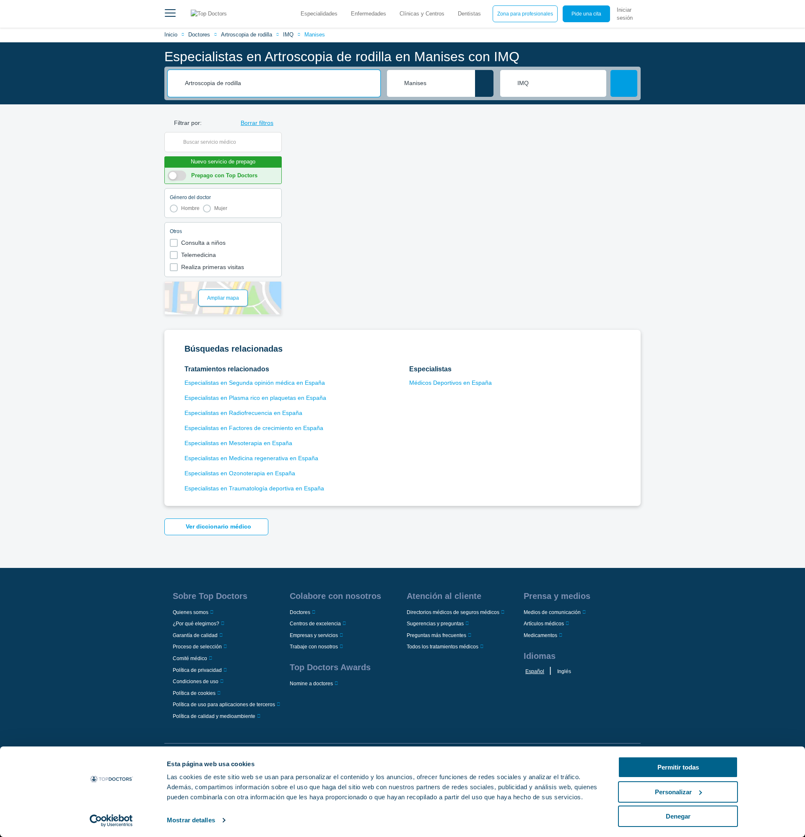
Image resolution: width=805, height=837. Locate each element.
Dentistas (469, 13)
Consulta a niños (203, 242)
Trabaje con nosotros (314, 647)
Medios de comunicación (552, 612)
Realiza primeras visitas (212, 267)
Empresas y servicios (314, 635)
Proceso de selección (197, 647)
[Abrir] (275, 142)
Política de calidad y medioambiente (214, 716)
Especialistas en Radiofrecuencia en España (243, 412)
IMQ (288, 34)
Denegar (678, 816)
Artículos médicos (544, 624)
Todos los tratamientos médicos (442, 647)
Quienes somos (190, 612)
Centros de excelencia (315, 624)
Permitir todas (678, 767)
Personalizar (673, 792)
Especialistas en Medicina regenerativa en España (251, 458)
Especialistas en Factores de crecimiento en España (253, 428)
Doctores (199, 34)
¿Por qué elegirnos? (196, 624)
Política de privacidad (197, 670)
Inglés (564, 671)
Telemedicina (198, 254)
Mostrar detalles (191, 820)
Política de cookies (194, 693)
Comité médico (190, 658)
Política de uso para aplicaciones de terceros (224, 704)
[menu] (170, 14)
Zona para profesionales (525, 14)
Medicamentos (540, 635)
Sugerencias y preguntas (435, 624)
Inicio (170, 34)
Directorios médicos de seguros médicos (453, 612)
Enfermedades (368, 13)
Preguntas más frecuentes (436, 635)
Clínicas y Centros (422, 13)
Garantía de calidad (195, 635)
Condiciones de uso (195, 681)
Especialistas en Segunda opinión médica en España (254, 382)
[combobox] (279, 83)
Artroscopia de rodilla (246, 34)
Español (534, 671)
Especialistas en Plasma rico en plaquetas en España (255, 397)
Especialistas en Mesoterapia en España (238, 443)
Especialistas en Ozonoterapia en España (239, 473)
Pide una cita (586, 14)
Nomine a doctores (311, 684)
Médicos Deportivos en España (450, 382)
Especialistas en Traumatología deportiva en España (254, 488)
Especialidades (319, 13)
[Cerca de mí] (484, 83)
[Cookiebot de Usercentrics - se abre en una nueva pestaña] (111, 820)
